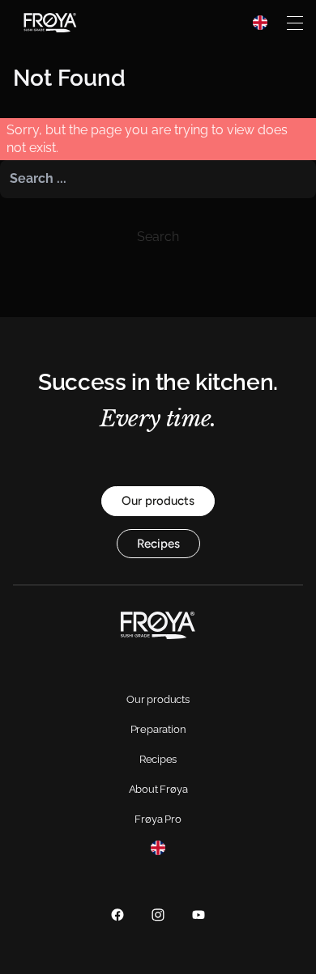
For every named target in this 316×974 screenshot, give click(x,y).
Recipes (158, 759)
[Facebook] (117, 914)
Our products (157, 699)
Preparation (158, 729)
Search (158, 236)
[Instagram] (158, 914)
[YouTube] (198, 914)
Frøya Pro (158, 819)
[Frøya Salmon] (50, 22)
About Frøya (158, 789)
